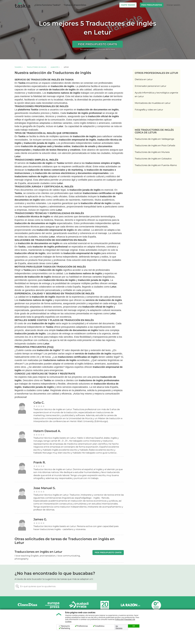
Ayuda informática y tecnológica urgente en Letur (156, 94)
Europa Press (53, 605)
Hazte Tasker (128, 5)
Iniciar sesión (173, 5)
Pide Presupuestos (151, 5)
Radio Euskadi (79, 605)
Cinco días (27, 605)
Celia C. (38, 402)
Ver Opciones (119, 627)
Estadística (99, 626)
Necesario (65, 626)
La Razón (130, 605)
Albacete (54, 67)
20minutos (105, 605)
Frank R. (39, 462)
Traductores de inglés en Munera (152, 152)
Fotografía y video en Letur (149, 109)
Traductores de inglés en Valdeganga (154, 139)
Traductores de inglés (36, 67)
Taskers (18, 67)
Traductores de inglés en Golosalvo (153, 158)
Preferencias (82, 626)
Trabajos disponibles (75, 5)
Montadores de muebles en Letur (152, 103)
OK (134, 626)
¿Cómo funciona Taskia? (47, 5)
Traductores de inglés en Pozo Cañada (155, 145)
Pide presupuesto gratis (97, 44)
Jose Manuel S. (44, 488)
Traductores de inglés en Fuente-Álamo (156, 165)
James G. (40, 519)
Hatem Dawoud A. (47, 431)
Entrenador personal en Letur (150, 86)
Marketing (65, 628)
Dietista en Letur (144, 79)
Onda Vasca (156, 605)
